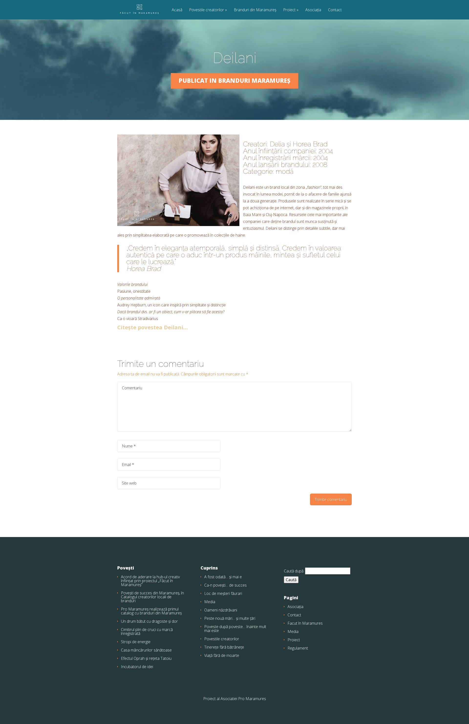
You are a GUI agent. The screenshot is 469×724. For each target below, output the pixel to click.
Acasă (177, 10)
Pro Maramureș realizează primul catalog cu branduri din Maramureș (151, 611)
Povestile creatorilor (206, 10)
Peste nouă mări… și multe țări (229, 618)
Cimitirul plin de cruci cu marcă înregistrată (147, 631)
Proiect (289, 10)
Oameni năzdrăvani (220, 610)
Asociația (313, 10)
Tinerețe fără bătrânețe (224, 647)
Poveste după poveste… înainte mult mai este (235, 628)
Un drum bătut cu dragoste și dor (149, 621)
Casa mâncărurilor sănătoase (146, 650)
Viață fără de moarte (221, 655)
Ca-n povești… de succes (225, 585)
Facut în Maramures (305, 623)
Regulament (298, 648)
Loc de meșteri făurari (223, 593)
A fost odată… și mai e (223, 576)
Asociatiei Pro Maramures (243, 698)
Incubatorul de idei (137, 666)
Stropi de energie (135, 641)
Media (209, 601)
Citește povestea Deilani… (152, 327)
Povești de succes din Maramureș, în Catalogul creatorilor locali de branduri (152, 596)
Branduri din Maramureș (255, 10)
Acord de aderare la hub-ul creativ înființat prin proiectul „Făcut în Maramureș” (150, 580)
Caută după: (294, 571)
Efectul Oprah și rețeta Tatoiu (146, 658)
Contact (335, 10)
